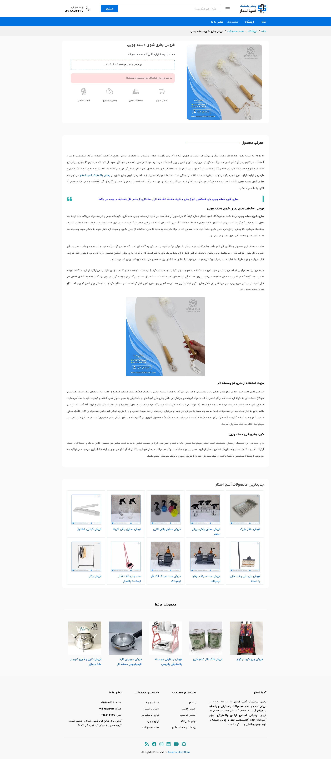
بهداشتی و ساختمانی (184, 727)
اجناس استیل (151, 708)
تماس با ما (217, 22)
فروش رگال (95, 576)
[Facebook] (154, 744)
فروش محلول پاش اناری (167, 529)
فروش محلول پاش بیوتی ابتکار (206, 531)
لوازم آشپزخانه (151, 54)
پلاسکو (192, 702)
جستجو (110, 8)
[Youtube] (176, 744)
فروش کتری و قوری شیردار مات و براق (86, 661)
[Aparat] (184, 744)
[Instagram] (161, 744)
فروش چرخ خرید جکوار (250, 659)
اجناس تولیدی (188, 715)
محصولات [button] (232, 22)
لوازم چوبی (153, 721)
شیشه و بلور (152, 702)
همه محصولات (135, 54)
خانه (263, 22)
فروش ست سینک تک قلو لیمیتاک (166, 578)
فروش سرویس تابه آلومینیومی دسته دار (129, 661)
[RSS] (147, 744)
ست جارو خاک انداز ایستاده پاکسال (129, 578)
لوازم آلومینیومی (150, 715)
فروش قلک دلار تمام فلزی (207, 659)
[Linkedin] (168, 744)
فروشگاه (249, 22)
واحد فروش (77, 7)
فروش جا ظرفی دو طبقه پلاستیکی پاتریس (168, 661)
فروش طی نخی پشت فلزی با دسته (245, 578)
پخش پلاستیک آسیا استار (95, 175)
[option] (246, 640)
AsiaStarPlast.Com (179, 752)
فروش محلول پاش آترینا (127, 529)
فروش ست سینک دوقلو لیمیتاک (206, 578)
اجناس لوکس (188, 708)
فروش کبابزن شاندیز (89, 529)
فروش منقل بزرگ (250, 529)
